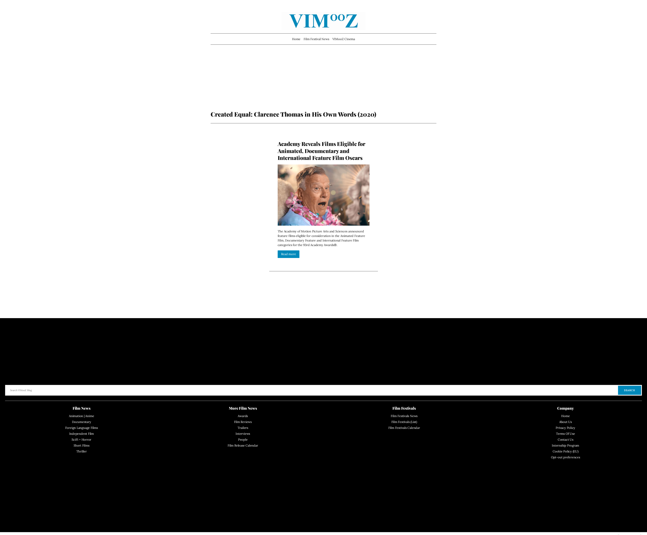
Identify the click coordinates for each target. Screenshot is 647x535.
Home (296, 39)
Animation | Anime (81, 416)
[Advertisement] (323, 83)
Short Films (81, 445)
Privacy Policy (565, 428)
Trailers (243, 428)
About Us (565, 422)
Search (629, 390)
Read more (288, 254)
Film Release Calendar (243, 445)
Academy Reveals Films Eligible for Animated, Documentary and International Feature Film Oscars (321, 150)
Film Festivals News (404, 416)
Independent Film (81, 434)
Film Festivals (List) (404, 422)
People (243, 439)
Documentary (81, 422)
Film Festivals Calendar (404, 428)
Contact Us (565, 439)
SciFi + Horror (81, 439)
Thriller (81, 451)
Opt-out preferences (565, 457)
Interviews (243, 434)
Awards (243, 416)
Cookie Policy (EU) (565, 451)
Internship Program (565, 445)
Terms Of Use (565, 434)
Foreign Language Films (81, 428)
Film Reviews (243, 422)
